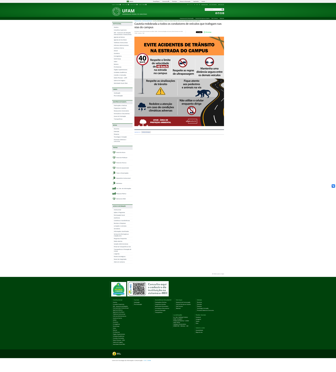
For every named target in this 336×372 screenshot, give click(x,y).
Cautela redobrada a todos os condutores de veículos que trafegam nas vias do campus (177, 25)
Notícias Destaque (147, 21)
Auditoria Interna (119, 48)
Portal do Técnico (121, 163)
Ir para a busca (133, 4)
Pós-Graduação (118, 95)
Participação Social (119, 215)
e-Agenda (116, 254)
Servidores (117, 228)
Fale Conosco (214, 18)
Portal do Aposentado (122, 168)
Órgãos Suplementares (120, 69)
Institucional (117, 210)
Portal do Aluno (120, 152)
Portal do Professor (121, 157)
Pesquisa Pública (121, 193)
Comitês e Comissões (120, 75)
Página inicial (137, 21)
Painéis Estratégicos (119, 256)
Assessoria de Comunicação (187, 18)
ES (199, 4)
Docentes (116, 129)
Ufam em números (119, 262)
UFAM (149, 360)
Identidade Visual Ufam (121, 83)
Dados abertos (118, 241)
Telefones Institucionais (121, 42)
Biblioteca (119, 183)
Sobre (115, 61)
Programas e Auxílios (120, 108)
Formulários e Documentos (122, 113)
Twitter (197, 321)
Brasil (131, 1)
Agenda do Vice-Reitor (120, 40)
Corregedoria (118, 56)
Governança (117, 59)
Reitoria (116, 64)
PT (194, 4)
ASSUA (116, 51)
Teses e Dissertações (122, 173)
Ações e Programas (119, 212)
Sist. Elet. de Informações (123, 188)
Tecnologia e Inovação (120, 137)
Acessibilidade (204, 4)
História (116, 27)
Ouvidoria (117, 53)
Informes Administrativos (121, 45)
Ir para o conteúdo (116, 4)
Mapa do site (221, 4)
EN (197, 4)
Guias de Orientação (120, 116)
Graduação (117, 93)
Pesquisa (116, 134)
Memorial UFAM (121, 199)
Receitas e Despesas (120, 223)
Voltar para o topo (218, 274)
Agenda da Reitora (119, 37)
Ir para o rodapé (142, 4)
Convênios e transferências (122, 220)
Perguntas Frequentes (120, 238)
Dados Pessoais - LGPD (120, 78)
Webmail (222, 18)
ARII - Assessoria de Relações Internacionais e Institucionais (123, 33)
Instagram (198, 319)
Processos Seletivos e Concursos (205, 310)
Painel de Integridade (120, 259)
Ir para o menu (125, 4)
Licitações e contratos (120, 226)
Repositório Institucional (123, 178)
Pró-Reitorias (117, 67)
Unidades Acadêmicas (120, 72)
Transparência (118, 119)
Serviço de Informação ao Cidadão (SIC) (121, 235)
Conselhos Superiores (120, 30)
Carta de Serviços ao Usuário (202, 18)
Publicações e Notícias (120, 105)
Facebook (198, 317)
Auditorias (117, 218)
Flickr (197, 323)
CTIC (145, 360)
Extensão (116, 131)
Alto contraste (213, 4)
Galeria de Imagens (119, 80)
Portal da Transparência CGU (122, 246)
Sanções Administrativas (121, 244)
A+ (188, 4)
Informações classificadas (121, 231)
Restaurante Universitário (121, 111)
